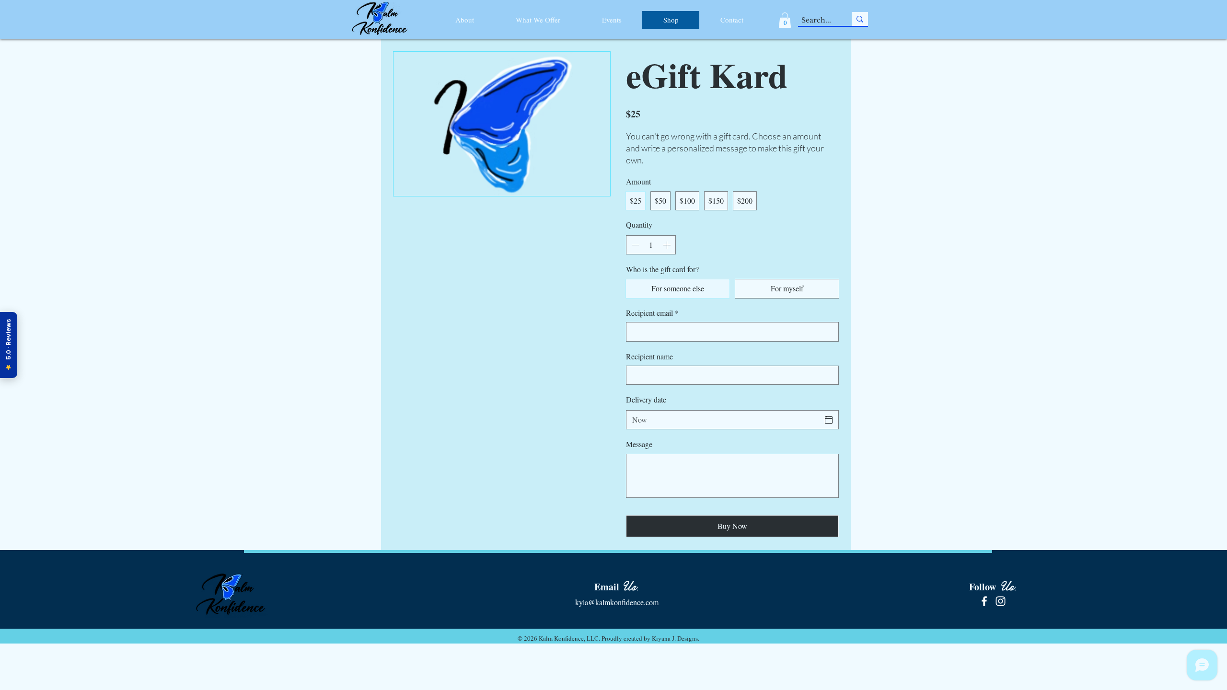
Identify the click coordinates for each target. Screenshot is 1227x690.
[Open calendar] (828, 420)
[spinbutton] (651, 245)
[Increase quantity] (667, 245)
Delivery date (646, 399)
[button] (784, 20)
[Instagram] (1000, 601)
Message (639, 444)
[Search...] (860, 19)
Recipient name (649, 356)
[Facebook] (984, 601)
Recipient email (652, 313)
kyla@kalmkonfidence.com (617, 602)
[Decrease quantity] (634, 245)
